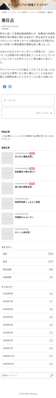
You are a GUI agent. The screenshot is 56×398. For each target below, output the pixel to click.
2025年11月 (27, 365)
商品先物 (28, 270)
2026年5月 (27, 318)
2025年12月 (27, 357)
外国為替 (41, 12)
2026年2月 (27, 341)
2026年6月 (27, 310)
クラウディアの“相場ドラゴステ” (28, 4)
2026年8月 (27, 294)
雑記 (28, 255)
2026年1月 (27, 349)
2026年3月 (27, 333)
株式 (28, 262)
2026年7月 (27, 302)
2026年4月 (27, 326)
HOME (4, 12)
